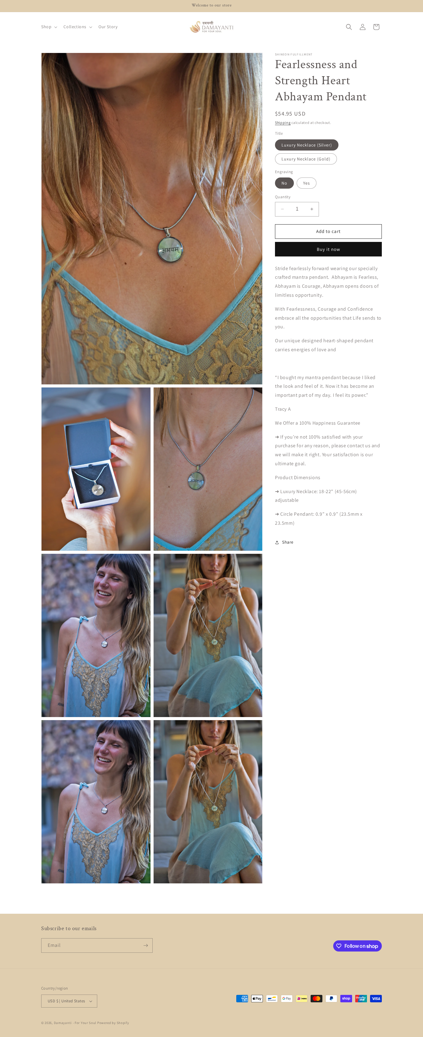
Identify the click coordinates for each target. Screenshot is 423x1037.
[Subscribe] (145, 945)
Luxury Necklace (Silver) (306, 145)
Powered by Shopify (113, 1023)
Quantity (282, 196)
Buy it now (328, 249)
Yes (306, 183)
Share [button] (288, 542)
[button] (48, 26)
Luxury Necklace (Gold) (305, 159)
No (284, 183)
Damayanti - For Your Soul (75, 1023)
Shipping (283, 122)
